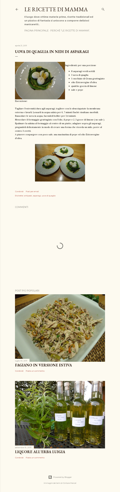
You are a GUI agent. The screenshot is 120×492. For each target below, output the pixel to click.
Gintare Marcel (69, 483)
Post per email (32, 191)
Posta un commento (35, 371)
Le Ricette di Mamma (56, 9)
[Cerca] (103, 9)
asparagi (37, 195)
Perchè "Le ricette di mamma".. (70, 30)
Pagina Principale (36, 30)
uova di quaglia (48, 195)
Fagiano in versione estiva (43, 365)
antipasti (28, 195)
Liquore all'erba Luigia (40, 451)
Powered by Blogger (62, 477)
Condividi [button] (19, 191)
